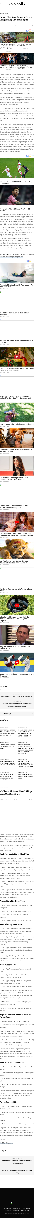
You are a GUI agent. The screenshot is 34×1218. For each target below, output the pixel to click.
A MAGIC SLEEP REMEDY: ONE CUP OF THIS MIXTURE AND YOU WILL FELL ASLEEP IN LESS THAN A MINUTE (26, 733)
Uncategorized (22, 727)
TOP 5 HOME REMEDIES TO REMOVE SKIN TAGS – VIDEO (25, 776)
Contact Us (7, 1208)
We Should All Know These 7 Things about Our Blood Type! (17, 696)
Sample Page (26, 1208)
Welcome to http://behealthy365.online (17, 1210)
